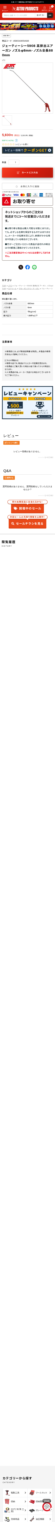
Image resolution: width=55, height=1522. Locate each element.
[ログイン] (45, 9)
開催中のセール (27, 506)
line (34, 267)
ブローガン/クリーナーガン (29, 289)
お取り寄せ (6, 35)
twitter (20, 267)
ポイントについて (16, 140)
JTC (3, 60)
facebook (27, 267)
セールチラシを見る (27, 521)
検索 (50, 15)
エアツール (12, 289)
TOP (4, 286)
